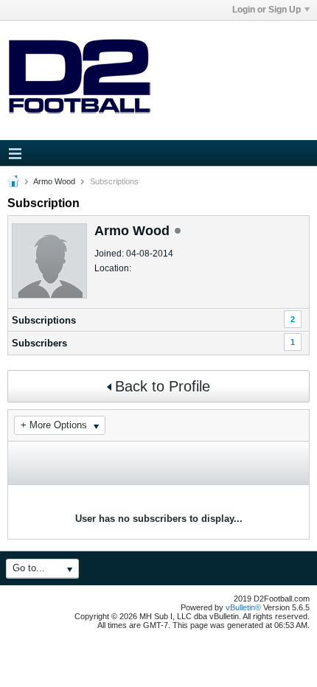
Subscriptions (44, 320)
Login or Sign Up (266, 9)
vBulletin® (243, 607)
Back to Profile (162, 386)
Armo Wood (54, 181)
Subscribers (39, 343)
